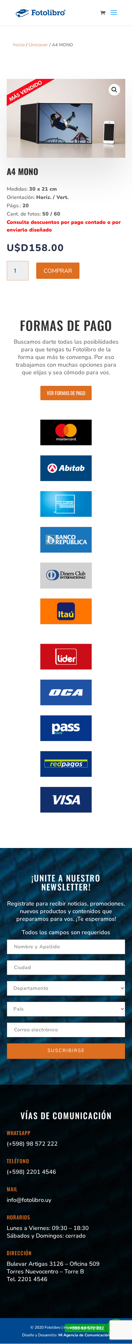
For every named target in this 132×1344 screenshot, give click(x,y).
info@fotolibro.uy (29, 1200)
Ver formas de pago (66, 392)
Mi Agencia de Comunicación (84, 1335)
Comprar (58, 271)
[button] (114, 89)
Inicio (19, 45)
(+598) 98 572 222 (32, 1144)
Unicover (38, 45)
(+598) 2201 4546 (31, 1172)
